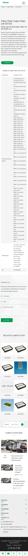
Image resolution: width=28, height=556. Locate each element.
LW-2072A (18, 7)
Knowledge (5, 509)
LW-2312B (20, 414)
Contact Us (7, 62)
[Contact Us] (25, 554)
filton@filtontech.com (8, 521)
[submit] (22, 424)
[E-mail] (8, 554)
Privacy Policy (17, 545)
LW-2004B (7, 358)
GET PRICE (7, 320)
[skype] (3, 554)
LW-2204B (20, 376)
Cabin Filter (10, 7)
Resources (4, 513)
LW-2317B (7, 376)
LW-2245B (7, 414)
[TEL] (14, 554)
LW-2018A (7, 395)
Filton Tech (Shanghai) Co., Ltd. (16, 541)
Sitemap (9, 545)
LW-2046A (20, 358)
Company (4, 504)
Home (3, 7)
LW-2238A (20, 395)
